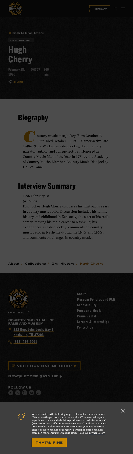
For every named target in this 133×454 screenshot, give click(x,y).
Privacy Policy (97, 433)
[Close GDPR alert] (123, 411)
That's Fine (49, 442)
